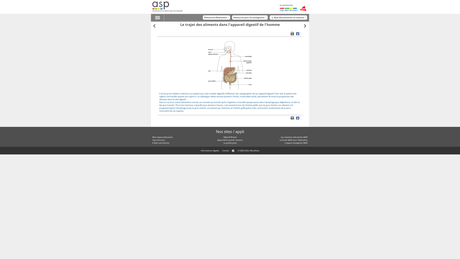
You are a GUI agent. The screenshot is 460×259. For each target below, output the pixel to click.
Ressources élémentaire (215, 17)
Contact (225, 150)
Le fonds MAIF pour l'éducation (294, 140)
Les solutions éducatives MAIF (294, 137)
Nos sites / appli (230, 131)
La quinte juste (230, 143)
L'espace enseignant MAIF (296, 143)
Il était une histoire (160, 143)
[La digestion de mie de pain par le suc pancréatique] (305, 26)
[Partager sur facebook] (298, 34)
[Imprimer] (293, 34)
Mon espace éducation (162, 137)
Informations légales (210, 150)
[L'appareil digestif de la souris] (154, 26)
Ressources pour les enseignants (249, 17)
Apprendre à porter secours (230, 140)
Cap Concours (158, 140)
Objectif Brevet (230, 137)
